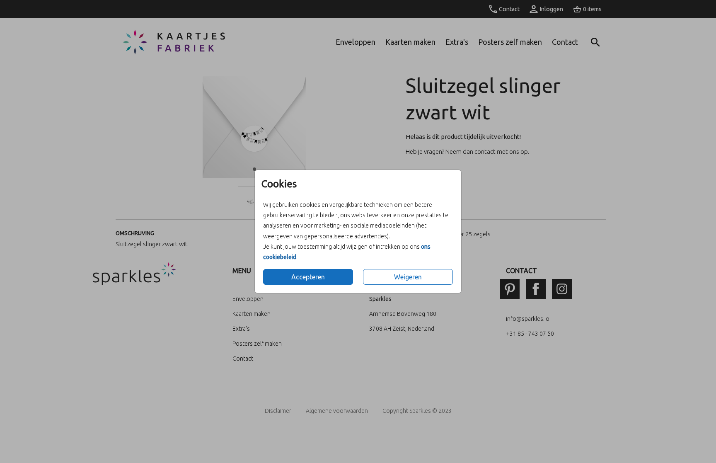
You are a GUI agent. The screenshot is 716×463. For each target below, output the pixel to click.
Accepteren (308, 277)
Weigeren (408, 277)
